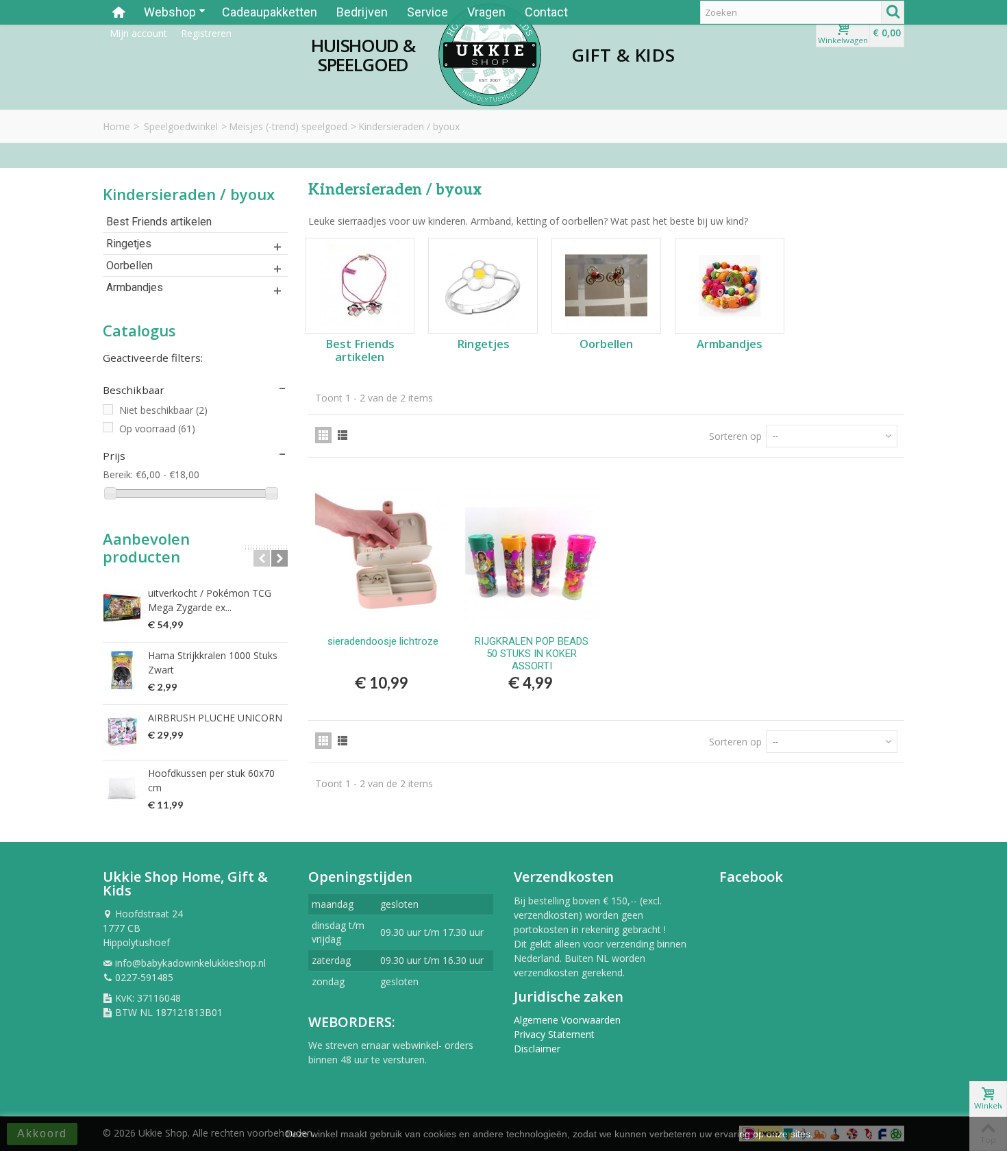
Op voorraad (157, 428)
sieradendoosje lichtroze (382, 641)
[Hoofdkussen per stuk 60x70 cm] (122, 788)
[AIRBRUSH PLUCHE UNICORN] (122, 732)
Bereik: (118, 474)
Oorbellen (129, 265)
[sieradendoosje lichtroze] (383, 554)
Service (427, 12)
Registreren (206, 33)
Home (116, 126)
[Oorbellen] (606, 286)
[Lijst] (342, 435)
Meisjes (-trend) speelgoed (288, 126)
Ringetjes (128, 243)
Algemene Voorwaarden (567, 1019)
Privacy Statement (554, 1034)
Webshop (170, 12)
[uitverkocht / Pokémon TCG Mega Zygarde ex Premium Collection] (122, 608)
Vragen (486, 12)
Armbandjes (134, 287)
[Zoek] (892, 12)
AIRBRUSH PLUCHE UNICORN (215, 717)
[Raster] (323, 435)
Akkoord (42, 1133)
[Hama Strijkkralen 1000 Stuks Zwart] (122, 670)
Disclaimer (537, 1048)
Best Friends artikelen (159, 221)
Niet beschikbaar (163, 410)
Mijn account (138, 33)
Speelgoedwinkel (181, 126)
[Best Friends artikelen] (359, 286)
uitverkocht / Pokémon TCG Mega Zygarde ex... (209, 600)
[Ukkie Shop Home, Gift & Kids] (489, 54)
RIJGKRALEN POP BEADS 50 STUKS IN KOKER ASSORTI (531, 653)
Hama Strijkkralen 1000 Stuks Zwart (212, 662)
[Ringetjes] (483, 286)
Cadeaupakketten (269, 12)
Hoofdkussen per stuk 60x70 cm (211, 780)
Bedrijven (362, 12)
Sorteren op (735, 436)
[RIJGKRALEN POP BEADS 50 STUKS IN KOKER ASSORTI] (532, 554)
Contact (546, 12)
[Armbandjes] (729, 286)
